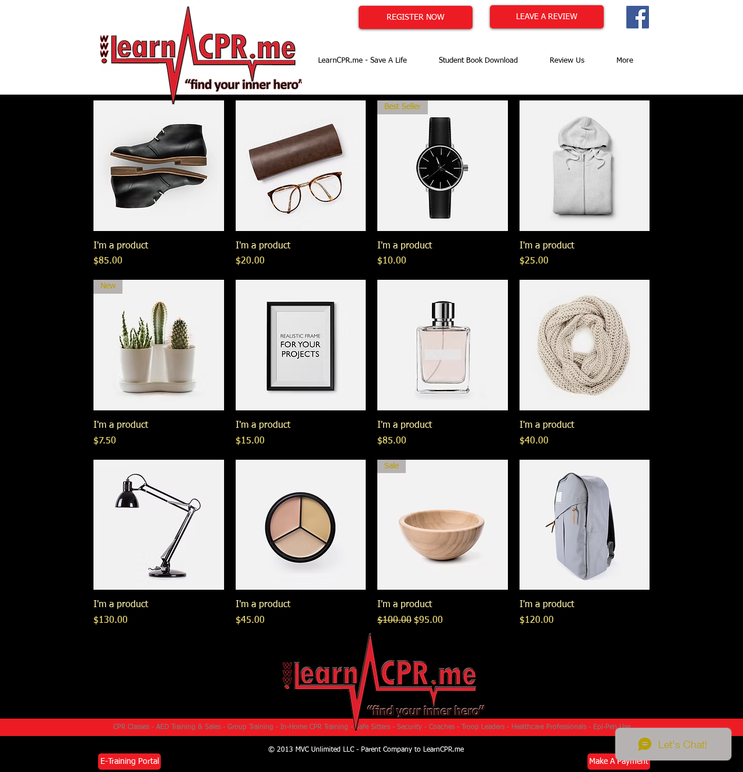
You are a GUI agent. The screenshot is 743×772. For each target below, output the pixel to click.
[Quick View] (158, 165)
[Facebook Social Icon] (637, 17)
